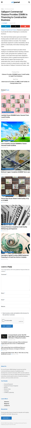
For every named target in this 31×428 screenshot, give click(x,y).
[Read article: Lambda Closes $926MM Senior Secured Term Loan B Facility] (15, 103)
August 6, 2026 (5, 345)
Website (3, 306)
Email (3, 299)
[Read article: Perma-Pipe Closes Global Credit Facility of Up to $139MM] (15, 186)
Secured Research (8, 384)
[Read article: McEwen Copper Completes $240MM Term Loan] (15, 160)
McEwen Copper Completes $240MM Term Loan (15, 172)
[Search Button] (29, 2)
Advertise (6, 401)
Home (2, 9)
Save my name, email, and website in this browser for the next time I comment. (16, 314)
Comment (4, 274)
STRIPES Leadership (9, 392)
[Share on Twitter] (15, 26)
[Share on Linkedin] (5, 26)
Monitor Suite (7, 389)
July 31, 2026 (4, 350)
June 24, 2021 (12, 23)
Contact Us (7, 405)
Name (3, 293)
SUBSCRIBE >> (6, 418)
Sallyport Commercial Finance (9, 30)
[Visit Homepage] (15, 2)
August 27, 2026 (12, 339)
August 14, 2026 (15, 354)
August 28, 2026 (5, 119)
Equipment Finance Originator (11, 385)
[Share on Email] (25, 26)
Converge (6, 390)
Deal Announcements (9, 9)
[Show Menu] (2, 2)
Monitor (6, 387)
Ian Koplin (4, 23)
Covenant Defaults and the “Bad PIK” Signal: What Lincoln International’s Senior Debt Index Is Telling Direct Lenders (18, 336)
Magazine (6, 403)
